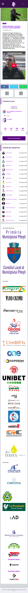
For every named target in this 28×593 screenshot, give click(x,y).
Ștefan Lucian (8, 165)
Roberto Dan (8, 186)
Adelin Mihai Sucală (10, 220)
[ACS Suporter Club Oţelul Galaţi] (4, 111)
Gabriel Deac (8, 216)
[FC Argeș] (4, 120)
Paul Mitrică (8, 174)
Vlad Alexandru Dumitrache (11, 199)
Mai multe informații (14, 138)
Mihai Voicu (8, 203)
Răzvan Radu (8, 157)
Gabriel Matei (8, 211)
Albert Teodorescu (9, 190)
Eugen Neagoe (9, 152)
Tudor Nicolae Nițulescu (10, 207)
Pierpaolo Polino (9, 169)
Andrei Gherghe (9, 195)
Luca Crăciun (8, 182)
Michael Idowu (9, 178)
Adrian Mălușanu (9, 161)
